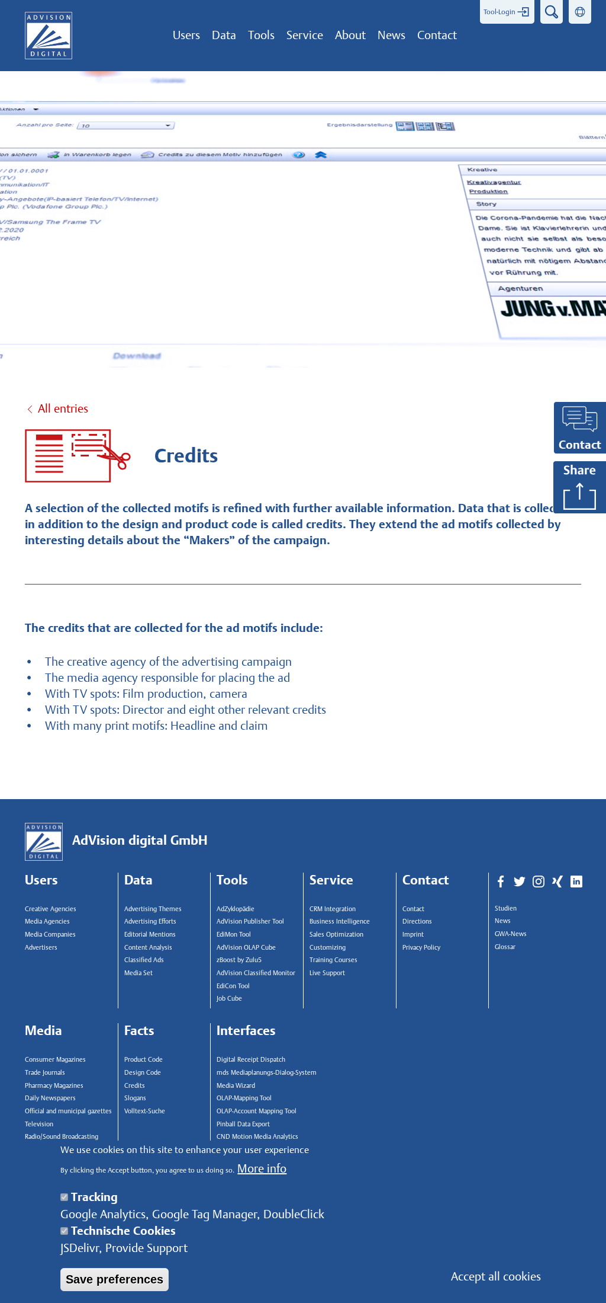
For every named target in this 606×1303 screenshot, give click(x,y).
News (503, 921)
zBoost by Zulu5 (239, 960)
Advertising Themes (153, 909)
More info (261, 1168)
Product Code (143, 1060)
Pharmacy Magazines (54, 1086)
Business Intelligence (340, 921)
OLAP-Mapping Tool (244, 1098)
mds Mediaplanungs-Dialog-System (264, 1073)
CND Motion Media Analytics (257, 1137)
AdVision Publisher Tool (250, 921)
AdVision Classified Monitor (256, 973)
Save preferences (114, 1279)
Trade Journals (45, 1073)
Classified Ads (144, 960)
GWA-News (511, 934)
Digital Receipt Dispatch (251, 1060)
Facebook (501, 882)
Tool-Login (499, 12)
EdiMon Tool (234, 934)
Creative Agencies (50, 909)
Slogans (135, 1098)
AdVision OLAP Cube (246, 947)
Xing (557, 882)
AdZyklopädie (235, 909)
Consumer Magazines (55, 1060)
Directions (417, 921)
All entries (63, 408)
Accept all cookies (496, 1276)
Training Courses (333, 960)
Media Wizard (236, 1086)
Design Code (142, 1073)
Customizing (328, 947)
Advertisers (41, 947)
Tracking (94, 1197)
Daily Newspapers (50, 1098)
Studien (506, 908)
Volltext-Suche (144, 1111)
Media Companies (50, 934)
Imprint (413, 934)
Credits (134, 1086)
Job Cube (229, 998)
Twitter (520, 882)
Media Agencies (47, 921)
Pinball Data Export (243, 1124)
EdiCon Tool (233, 986)
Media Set (138, 973)
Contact (413, 909)
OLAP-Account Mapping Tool (256, 1111)
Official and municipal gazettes (68, 1111)
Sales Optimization (336, 934)
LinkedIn (576, 882)
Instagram (538, 882)
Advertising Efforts (150, 921)
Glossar (505, 947)
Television (39, 1124)
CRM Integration (333, 909)
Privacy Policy (421, 947)
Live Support (327, 973)
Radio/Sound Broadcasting (61, 1137)
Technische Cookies (123, 1231)
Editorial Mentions (150, 934)
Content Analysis (148, 947)
